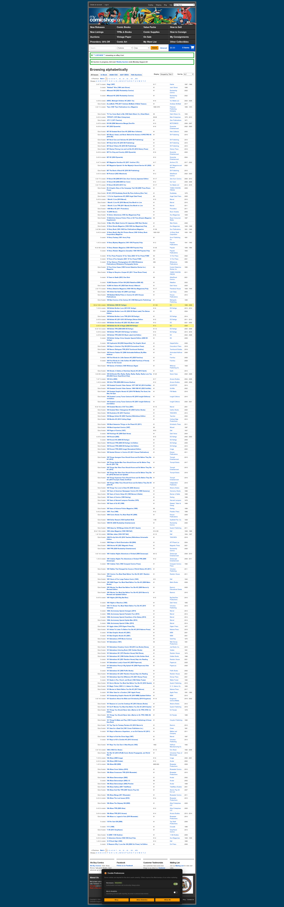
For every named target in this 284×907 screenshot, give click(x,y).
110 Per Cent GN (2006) (114, 821)
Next (101, 78)
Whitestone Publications (174, 263)
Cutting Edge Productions (174, 420)
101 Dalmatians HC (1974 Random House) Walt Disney (125, 653)
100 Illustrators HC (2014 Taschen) (118, 413)
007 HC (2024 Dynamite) (115, 157)
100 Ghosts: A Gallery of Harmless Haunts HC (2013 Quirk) (127, 371)
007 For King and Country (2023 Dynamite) (121, 152)
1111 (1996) (110, 827)
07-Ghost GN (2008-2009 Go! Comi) (118, 182)
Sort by (180, 74)
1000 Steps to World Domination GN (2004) (121, 542)
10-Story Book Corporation (174, 233)
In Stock (104, 75)
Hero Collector (174, 131)
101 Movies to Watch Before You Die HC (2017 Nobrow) (125, 689)
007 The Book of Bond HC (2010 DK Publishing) (123, 170)
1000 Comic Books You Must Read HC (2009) (122, 515)
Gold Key (173, 639)
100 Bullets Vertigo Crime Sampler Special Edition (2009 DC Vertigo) (127, 339)
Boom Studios (174, 212)
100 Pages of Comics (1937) (116, 430)
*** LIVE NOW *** (99, 55)
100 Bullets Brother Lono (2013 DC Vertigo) (121, 308)
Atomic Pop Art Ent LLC (175, 791)
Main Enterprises (175, 117)
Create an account (96, 5)
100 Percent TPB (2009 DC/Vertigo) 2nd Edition (123, 446)
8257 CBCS (124, 75)
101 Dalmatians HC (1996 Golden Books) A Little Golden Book (128, 656)
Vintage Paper (124, 36)
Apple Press (174, 692)
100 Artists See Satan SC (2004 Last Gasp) (121, 292)
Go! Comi (173, 182)
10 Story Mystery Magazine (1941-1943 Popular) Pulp (125, 242)
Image (172, 449)
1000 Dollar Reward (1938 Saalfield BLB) (120, 520)
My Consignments (179, 36)
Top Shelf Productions (174, 822)
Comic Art (122, 41)
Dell (171, 430)
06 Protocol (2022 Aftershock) (117, 174)
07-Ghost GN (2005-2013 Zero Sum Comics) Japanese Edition (128, 179)
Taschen (172, 416)
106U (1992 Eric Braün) (114, 750)
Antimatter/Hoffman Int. (176, 353)
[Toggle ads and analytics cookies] (175, 892)
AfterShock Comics (173, 175)
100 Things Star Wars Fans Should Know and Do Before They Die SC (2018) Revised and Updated (129, 473)
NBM (171, 632)
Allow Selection (142, 900)
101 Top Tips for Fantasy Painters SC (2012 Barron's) (125, 725)
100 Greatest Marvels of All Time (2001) (120, 407)
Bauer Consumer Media (175, 219)
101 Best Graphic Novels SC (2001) (118, 636)
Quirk (171, 371)
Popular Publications (174, 243)
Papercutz (173, 662)
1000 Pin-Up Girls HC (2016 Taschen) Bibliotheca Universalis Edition (127, 538)
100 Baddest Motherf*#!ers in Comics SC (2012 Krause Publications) (125, 296)
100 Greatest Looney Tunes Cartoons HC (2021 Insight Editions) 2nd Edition (128, 403)
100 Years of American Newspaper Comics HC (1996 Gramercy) (128, 491)
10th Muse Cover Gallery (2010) (117, 769)
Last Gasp (173, 292)
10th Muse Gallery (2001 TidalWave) (119, 787)
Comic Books (124, 27)
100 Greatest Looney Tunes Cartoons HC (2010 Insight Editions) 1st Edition (128, 397)
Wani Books (174, 223)
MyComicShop (106, 19)
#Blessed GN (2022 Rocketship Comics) (120, 90)
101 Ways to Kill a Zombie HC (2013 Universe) (122, 739)
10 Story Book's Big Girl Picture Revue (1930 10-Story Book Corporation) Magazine (127, 233)
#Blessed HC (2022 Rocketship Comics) (120, 96)
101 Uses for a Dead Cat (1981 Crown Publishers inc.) (125, 728)
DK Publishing (174, 135)
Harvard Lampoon (175, 500)
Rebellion (173, 282)
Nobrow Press (174, 629)
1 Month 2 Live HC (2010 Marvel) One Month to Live (124, 202)
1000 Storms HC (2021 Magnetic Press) (120, 545)
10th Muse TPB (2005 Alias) (116, 808)
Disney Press (174, 677)
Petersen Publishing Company (173, 109)
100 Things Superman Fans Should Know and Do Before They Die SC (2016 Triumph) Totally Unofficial (129, 479)
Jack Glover (174, 87)
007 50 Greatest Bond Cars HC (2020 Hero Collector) (124, 131)
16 (119, 79)
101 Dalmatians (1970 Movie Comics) (119, 639)
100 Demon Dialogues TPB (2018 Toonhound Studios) (125, 349)
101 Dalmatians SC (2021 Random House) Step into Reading (127, 674)
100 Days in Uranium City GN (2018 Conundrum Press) (125, 346)
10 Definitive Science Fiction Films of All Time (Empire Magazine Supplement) (129, 219)
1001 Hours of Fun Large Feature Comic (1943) (122, 579)
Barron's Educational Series (176, 588)
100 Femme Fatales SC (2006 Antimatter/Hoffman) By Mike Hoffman (126, 353)
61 (127, 79)
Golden (172, 650)
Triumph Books (174, 462)
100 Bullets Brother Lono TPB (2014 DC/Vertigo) (123, 316)
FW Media (173, 391)
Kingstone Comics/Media (174, 699)
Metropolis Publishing (173, 301)
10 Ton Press (174, 256)
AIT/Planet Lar (174, 542)
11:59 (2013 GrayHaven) (115, 830)
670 (136, 79)
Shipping (158, 5)
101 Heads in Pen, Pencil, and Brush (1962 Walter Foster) (126, 680)
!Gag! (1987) (111, 84)
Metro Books (174, 582)
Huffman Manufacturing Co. (176, 746)
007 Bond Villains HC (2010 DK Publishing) (121, 146)
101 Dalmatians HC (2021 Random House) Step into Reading (127, 659)
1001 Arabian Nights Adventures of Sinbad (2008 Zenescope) (127, 554)
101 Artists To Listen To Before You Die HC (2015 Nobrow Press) (128, 629)
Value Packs (149, 27)
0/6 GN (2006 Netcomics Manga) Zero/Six (121, 123)
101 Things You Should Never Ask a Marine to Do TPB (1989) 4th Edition (129, 716)
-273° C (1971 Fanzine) (114, 120)
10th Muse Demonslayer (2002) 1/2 (118, 780)
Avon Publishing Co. (175, 238)
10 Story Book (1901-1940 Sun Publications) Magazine (125, 229)
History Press (174, 149)
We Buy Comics (95, 866)
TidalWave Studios (176, 787)
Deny (116, 900)
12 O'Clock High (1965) (114, 841)
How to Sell (176, 27)
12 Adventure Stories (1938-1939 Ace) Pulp (121, 838)
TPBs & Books (124, 31)
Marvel (172, 199)
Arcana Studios (175, 379)
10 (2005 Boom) (112, 212)
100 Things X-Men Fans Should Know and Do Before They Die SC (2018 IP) (129, 484)
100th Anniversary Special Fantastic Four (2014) (123, 614)
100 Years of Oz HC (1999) (115, 503)
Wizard (172, 427)
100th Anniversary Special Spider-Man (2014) (122, 620)
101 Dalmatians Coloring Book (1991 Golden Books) (124, 650)
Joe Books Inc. (175, 647)
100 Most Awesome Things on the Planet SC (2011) (124, 424)
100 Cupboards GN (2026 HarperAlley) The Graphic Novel (126, 343)
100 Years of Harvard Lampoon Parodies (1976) (123, 500)
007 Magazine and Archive (176, 166)
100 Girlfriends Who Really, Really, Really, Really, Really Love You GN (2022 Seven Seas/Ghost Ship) (129, 375)
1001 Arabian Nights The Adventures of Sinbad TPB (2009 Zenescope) (126, 560)
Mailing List (180, 866)
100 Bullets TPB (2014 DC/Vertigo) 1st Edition (122, 332)
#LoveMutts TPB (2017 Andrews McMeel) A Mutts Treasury (126, 104)
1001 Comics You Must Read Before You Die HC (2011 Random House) (128, 575)
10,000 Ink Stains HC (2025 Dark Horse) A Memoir (123, 285)
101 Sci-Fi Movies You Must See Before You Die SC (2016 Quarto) (129, 707)
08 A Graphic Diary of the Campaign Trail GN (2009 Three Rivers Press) (128, 189)
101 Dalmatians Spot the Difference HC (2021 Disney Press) (127, 677)
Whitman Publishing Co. (174, 367)
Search (154, 48)
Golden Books (174, 656)
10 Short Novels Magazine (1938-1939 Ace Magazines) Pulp (127, 226)
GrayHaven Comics (173, 831)
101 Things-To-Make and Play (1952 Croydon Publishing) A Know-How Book (129, 721)
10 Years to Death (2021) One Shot (118, 277)
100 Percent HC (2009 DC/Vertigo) (118, 440)
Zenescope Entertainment (174, 555)
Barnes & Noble (175, 494)
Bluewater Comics (175, 769)
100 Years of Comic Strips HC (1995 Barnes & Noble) (124, 494)
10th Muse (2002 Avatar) (115, 761)
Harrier (172, 84)
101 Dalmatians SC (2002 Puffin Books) (120, 671)
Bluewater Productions (174, 765)
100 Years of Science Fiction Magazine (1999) (122, 508)
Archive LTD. (174, 162)
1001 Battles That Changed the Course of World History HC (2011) (129, 569)
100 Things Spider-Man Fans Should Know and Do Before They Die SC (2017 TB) (128, 463)
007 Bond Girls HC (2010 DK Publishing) (120, 143)
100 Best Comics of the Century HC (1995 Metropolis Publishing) (129, 300)
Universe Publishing (173, 570)
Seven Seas (174, 374)
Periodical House (175, 289)
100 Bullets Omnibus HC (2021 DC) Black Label (123, 322)
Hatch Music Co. (175, 114)
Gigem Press (174, 626)
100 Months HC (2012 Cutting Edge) (119, 419)
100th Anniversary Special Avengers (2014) (121, 611)
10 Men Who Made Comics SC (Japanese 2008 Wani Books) (127, 223)
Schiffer (172, 388)
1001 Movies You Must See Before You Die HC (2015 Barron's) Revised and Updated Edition (128, 593)
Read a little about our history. (100, 888)
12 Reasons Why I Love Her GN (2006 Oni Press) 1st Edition (127, 844)
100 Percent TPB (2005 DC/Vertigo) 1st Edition (122, 443)
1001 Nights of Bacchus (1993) (117, 603)
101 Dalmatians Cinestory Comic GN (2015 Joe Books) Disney (128, 647)
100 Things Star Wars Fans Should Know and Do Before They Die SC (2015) (129, 468)
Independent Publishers (174, 484)
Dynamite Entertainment (174, 127)
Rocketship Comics (173, 91)
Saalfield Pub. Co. (175, 520)
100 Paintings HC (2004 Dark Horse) (119, 433)
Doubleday (173, 193)
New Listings (97, 31)
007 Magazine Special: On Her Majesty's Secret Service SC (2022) (129, 165)
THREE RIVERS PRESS (175, 189)
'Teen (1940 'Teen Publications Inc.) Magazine (122, 107)
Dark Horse (173, 285)
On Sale (147, 36)
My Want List (150, 41)
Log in (107, 5)
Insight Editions (175, 396)
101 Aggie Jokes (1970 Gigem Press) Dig (120, 626)
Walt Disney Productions (174, 643)
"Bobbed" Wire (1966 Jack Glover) (118, 87)
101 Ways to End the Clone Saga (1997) (120, 736)
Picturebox (173, 209)
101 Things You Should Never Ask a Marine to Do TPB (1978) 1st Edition (129, 711)
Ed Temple (173, 710)
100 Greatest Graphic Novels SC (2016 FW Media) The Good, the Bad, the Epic (128, 392)
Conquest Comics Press (175, 565)
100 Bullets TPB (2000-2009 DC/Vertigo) (120, 329)
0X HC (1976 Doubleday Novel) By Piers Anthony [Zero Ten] (127, 193)
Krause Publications (174, 296)
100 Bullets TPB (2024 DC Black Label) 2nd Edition (124, 335)
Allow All (167, 900)
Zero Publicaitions (175, 120)
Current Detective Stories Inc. (175, 268)
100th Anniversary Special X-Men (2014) (120, 623)
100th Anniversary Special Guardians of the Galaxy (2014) (126, 617)
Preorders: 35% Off (100, 41)
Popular (172, 248)
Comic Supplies (151, 31)
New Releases (97, 27)
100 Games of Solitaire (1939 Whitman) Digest (122, 366)
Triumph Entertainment (174, 458)
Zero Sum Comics (175, 179)
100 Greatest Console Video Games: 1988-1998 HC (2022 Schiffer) (129, 388)
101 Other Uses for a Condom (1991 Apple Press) (123, 692)
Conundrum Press (175, 346)
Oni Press (173, 844)
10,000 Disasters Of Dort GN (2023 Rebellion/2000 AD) (125, 282)
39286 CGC (113, 75)
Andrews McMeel (175, 104)
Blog (165, 5)
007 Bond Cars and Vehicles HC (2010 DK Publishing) (125, 140)
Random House (175, 574)
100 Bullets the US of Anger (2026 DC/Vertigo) (122, 326)
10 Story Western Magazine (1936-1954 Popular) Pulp (125, 248)
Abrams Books (174, 488)
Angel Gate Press (175, 196)
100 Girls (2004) (112, 379)
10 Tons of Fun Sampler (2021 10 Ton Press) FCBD (124, 259)
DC (171, 305)
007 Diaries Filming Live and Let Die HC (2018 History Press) (127, 149)
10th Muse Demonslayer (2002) (117, 777)
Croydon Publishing (176, 720)
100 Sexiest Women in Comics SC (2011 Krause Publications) (128, 452)
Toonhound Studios (176, 349)
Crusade (172, 827)
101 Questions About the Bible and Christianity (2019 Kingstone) (129, 698)
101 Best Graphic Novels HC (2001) (118, 632)
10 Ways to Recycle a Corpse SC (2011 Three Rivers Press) (127, 272)
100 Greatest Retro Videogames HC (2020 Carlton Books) (126, 410)
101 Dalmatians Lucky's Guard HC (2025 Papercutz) (124, 662)
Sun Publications (175, 229)
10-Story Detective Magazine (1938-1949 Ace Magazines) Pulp (127, 289)
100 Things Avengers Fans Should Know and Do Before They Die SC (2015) (129, 458)
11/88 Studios (174, 835)
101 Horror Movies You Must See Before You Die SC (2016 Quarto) (129, 683)
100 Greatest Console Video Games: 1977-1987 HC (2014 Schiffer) (129, 385)
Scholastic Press (175, 424)
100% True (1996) (112, 511)
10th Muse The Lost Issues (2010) (118, 798)
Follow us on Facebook (125, 865)
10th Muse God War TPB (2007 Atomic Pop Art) (123, 790)
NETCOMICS (174, 123)
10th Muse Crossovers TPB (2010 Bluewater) (122, 772)
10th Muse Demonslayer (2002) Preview (120, 784)
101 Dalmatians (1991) (114, 642)
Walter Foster (174, 680)
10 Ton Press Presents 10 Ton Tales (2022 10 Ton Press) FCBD (128, 256)
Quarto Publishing (175, 528)
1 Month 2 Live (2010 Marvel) (116, 199)
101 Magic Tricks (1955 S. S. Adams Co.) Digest (123, 686)
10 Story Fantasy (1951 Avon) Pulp (118, 237)
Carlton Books (174, 410)
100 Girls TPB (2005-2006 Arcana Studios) (121, 382)
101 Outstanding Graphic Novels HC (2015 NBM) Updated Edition (129, 695)
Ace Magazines (175, 215)
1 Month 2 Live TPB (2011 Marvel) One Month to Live (125, 205)
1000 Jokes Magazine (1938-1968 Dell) (119, 531)
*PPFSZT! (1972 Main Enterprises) (118, 117)
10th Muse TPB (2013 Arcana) (117, 813)
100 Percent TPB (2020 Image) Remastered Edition (124, 449)
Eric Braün (173, 750)
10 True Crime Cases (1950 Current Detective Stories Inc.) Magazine (126, 268)
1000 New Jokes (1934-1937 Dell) (118, 534)
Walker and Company (173, 732)
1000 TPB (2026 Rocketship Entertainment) (121, 548)
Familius (172, 357)
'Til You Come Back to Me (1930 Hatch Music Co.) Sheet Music (128, 114)
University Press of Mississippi (176, 754)
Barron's (172, 592)
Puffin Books (174, 671)
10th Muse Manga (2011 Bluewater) (118, 795)
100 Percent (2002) (113, 437)
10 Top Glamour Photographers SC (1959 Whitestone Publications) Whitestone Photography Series (125, 263)
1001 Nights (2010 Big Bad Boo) (117, 597)
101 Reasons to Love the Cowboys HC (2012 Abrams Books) (127, 704)
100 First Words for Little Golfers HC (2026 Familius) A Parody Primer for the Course (128, 362)
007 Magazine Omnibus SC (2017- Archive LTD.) (123, 162)
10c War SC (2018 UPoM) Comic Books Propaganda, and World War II (128, 754)
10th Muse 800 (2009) (114, 764)
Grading (150, 5)
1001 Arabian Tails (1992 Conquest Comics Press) (124, 564)
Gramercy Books (175, 491)
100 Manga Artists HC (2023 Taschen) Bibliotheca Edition (126, 416)
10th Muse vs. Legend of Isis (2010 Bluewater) (122, 816)
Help (171, 5)
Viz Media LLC (174, 101)
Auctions (95, 36)
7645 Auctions (136, 75)
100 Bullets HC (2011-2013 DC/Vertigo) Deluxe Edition (125, 319)
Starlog (172, 497)
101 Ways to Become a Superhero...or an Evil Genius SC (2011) (128, 731)
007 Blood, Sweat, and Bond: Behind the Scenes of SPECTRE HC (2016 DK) (129, 136)
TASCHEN (173, 413)
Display (156, 74)
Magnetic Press (175, 545)
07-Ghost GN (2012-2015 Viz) (116, 185)
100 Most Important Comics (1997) (118, 427)
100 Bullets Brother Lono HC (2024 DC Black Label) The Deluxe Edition (128, 312)
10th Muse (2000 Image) (115, 758)
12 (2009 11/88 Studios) (114, 835)
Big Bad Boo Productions (174, 598)
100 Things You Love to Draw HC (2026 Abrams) (123, 488)
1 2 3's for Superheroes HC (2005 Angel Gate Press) (124, 196)
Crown (172, 728)
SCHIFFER (173, 385)
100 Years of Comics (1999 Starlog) (119, 497)
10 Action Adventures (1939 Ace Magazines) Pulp (123, 215)
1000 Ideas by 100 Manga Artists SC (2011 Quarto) (124, 528)
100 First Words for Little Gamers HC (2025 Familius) (125, 357)
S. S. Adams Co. (175, 686)
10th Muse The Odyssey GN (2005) (118, 803)
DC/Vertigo (173, 308)
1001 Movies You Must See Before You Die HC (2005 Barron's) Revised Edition (128, 588)
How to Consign (178, 31)
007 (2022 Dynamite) (113, 126)
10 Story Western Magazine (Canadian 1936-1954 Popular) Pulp (128, 251)
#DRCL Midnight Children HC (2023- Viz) (120, 101)
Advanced (163, 48)
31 (123, 79)
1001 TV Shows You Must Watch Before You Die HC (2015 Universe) (126, 607)
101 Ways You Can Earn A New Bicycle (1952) (122, 745)
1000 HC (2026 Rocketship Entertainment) (121, 523)
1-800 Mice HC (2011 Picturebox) (118, 209)
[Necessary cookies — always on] (175, 884)
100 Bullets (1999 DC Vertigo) (116, 305)
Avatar (172, 761)
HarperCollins (174, 343)
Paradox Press (174, 511)
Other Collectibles (179, 41)
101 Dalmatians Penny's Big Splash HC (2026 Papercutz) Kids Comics (128, 666)
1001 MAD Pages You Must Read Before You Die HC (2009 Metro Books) (128, 583)
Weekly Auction (122, 62)
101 (132, 79)
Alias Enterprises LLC (175, 804)
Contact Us (190, 899)
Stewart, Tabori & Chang (175, 504)
